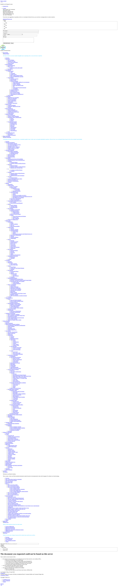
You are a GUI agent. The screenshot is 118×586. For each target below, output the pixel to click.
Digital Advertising (11, 154)
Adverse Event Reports (14, 199)
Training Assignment (14, 286)
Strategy (12, 222)
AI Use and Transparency (13, 62)
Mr (6, 27)
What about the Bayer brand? (11, 480)
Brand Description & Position (18, 391)
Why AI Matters (11, 60)
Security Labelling (11, 458)
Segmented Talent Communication (14, 117)
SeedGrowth (10, 506)
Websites (7, 183)
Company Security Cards (13, 452)
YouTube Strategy (13, 177)
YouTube (9, 176)
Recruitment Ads (13, 124)
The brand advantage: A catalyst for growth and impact (18, 516)
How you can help (9, 481)
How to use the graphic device (14, 492)
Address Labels (11, 453)
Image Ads (12, 125)
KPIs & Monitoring (14, 419)
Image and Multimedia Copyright (16, 76)
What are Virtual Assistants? (15, 300)
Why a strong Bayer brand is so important (13, 479)
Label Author (15, 384)
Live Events (12, 129)
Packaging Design (16, 403)
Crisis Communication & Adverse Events (16, 317)
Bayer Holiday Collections (13, 438)
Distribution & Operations (13, 256)
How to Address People (15, 488)
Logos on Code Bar (16, 348)
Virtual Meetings (13, 130)
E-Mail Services (16, 213)
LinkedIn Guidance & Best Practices (17, 173)
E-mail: (4, 35)
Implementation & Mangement (14, 303)
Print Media (12, 364)
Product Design (16, 412)
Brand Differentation (14, 338)
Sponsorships (10, 101)
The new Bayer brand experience (14, 504)
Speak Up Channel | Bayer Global (14, 319)
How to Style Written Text (15, 490)
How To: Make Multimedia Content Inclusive (19, 491)
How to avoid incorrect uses (13, 494)
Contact (4, 8)
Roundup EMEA (13, 400)
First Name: (5, 30)
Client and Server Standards (15, 289)
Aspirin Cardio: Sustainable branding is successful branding (19, 513)
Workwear (7, 468)
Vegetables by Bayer (12, 517)
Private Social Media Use (13, 179)
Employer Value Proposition (13, 116)
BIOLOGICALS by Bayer (15, 368)
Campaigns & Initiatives (10, 142)
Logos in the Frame (16, 349)
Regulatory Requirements (15, 312)
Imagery (12, 120)
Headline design (13, 122)
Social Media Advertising (13, 151)
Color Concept (15, 344)
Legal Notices (13, 246)
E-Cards (7, 434)
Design (9, 204)
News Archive (8, 519)
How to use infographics (12, 493)
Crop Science (8, 330)
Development (10, 208)
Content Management (14, 306)
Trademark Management (12, 110)
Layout (11, 350)
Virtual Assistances (9, 297)
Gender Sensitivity (16, 83)
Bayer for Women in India (13, 503)
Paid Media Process (14, 153)
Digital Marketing (11, 416)
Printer (14, 387)
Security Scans (15, 217)
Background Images (9, 443)
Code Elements (16, 341)
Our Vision (12, 418)
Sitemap (2, 583)
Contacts (9, 182)
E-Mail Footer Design (12, 446)
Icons (14, 409)
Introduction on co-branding (13, 97)
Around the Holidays (12, 437)
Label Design (15, 361)
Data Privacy (10, 133)
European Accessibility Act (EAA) (19, 195)
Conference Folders (11, 454)
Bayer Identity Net (9, 538)
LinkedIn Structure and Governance (17, 175)
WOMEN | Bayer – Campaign (14, 146)
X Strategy (12, 171)
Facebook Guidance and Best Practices (17, 163)
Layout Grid (15, 351)
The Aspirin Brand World (13, 511)
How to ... (7, 483)
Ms (6, 25)
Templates (12, 269)
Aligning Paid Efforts (14, 152)
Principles (12, 240)
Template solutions (11, 451)
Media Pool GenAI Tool (10, 528)
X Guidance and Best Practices (16, 170)
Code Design (10, 335)
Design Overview (16, 358)
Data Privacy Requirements (13, 181)
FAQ (9, 131)
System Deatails (16, 282)
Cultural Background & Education (19, 87)
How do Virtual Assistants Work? (16, 301)
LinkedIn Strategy (13, 174)
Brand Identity (8, 70)
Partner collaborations (12, 100)
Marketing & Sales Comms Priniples (15, 414)
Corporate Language (14, 78)
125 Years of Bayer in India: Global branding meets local (19, 515)
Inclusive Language (14, 81)
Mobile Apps (7, 220)
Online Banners (13, 127)
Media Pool (5, 521)
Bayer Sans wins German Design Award (16, 498)
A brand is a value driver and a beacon (15, 501)
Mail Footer (7, 444)
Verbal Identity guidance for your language (21, 82)
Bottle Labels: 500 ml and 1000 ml (19, 377)
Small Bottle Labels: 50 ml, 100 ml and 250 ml (22, 376)
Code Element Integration (18, 354)
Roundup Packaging (14, 413)
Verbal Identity (11, 77)
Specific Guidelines (14, 224)
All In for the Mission (12, 500)
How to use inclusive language (14, 487)
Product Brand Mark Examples (19, 397)
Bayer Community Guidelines (13, 314)
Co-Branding (8, 96)
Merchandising (16, 395)
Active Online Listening (12, 318)
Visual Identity (11, 71)
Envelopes (10, 455)
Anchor (14, 340)
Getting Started (11, 185)
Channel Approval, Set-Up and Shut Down (16, 160)
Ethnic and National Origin (18, 85)
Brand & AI (7, 59)
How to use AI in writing (15, 93)
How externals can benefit (10, 540)
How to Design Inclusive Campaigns (17, 489)
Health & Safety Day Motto (13, 148)
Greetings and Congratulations (14, 436)
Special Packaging (16, 381)
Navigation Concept (14, 241)
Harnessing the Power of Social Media (15, 159)
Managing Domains (16, 190)
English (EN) (5, 6)
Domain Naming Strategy (15, 420)
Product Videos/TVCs (12, 329)
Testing (11, 253)
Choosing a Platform (14, 237)
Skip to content (3, 1)
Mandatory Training (14, 294)
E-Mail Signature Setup (12, 445)
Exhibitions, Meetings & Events (14, 106)
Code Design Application (13, 355)
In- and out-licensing (12, 99)
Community (2, 573)
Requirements (10, 310)
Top (1, 584)
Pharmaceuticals (8, 424)
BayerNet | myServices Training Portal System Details (20, 280)
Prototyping (12, 252)
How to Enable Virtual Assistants (16, 307)
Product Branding (6, 321)
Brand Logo (10, 334)
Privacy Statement (6, 580)
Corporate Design (13, 206)
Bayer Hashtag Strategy (15, 92)
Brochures (12, 126)
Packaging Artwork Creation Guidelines (18, 382)
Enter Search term (3, 543)
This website (5, 548)
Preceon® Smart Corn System (14, 510)
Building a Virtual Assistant (15, 304)
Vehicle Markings (8, 469)
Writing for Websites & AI (13, 219)
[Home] (2, 49)
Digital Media (13, 365)
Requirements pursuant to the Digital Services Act (22, 196)
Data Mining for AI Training (18, 197)
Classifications (13, 238)
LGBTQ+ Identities (16, 84)
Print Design (15, 411)
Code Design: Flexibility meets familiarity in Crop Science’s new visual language (23, 505)
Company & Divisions (14, 89)
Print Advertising (11, 155)
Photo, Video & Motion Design (16, 75)
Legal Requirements (14, 192)
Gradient (14, 343)
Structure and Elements (17, 359)
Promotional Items (11, 156)
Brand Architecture (9, 108)
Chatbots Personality (12, 308)
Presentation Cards (11, 457)
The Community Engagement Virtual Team (16, 315)
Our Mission (10, 68)
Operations (12, 258)
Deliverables (12, 291)
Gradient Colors (16, 345)
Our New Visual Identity (12, 332)
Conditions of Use (6, 579)
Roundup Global (13, 390)
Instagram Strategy (14, 165)
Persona (11, 118)
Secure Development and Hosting (19, 216)
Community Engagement (10, 313)
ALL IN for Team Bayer (12, 145)
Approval (12, 228)
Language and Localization (15, 290)
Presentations (12, 356)
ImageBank (10, 415)
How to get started (13, 186)
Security (12, 215)
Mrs (6, 22)
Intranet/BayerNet (13, 207)
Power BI (10, 466)
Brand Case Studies (9, 495)
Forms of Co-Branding (12, 98)
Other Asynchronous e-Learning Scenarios (18, 295)
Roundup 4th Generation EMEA (16, 404)
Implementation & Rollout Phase (16, 279)
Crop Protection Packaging (15, 357)
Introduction (10, 184)
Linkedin (9, 172)
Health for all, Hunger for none (14, 440)
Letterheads (10, 448)
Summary (12, 337)
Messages (12, 119)
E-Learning (7, 260)
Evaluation (12, 276)
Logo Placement (13, 346)
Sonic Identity (10, 95)
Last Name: (5, 31)
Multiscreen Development (15, 254)
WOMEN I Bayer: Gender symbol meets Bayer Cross (18, 507)
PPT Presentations (8, 442)
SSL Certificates (16, 218)
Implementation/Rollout (12, 278)
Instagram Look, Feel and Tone (16, 167)
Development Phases (14, 271)
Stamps (9, 459)
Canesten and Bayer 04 (12, 512)
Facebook (10, 161)
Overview (7, 57)
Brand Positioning (8, 64)
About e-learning (13, 263)
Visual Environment (12, 105)
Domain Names (13, 187)
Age (13, 86)
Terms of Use (15, 193)
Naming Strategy (13, 242)
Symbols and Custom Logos (13, 111)
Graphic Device (13, 74)
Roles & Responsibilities (15, 305)
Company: (5, 33)
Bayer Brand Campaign (12, 143)
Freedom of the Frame (17, 347)
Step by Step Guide (16, 352)
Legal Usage (15, 399)
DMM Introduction (9, 530)
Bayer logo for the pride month (16, 67)
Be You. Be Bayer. (11, 115)
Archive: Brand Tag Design (13, 369)
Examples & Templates (12, 121)
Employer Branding (9, 114)
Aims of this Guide (14, 264)
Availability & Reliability (15, 209)
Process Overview (16, 383)
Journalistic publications (12, 103)
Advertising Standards (9, 150)
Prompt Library (11, 63)
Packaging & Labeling (14, 430)
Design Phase (13, 267)
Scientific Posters (8, 463)
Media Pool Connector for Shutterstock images (14, 529)
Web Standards (16, 275)
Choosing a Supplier (14, 229)
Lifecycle (12, 225)
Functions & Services (14, 210)
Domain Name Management (15, 421)
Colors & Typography (17, 394)
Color (11, 72)
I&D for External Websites (15, 214)
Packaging (10, 327)
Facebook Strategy (14, 162)
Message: (5, 36)
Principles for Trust (11, 61)
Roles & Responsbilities (15, 226)
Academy (5, 470)
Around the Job (11, 435)
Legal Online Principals (10, 132)
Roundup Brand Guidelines (13, 389)
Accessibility (15, 88)
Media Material (8, 464)
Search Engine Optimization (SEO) (15, 200)
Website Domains (16, 188)
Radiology (10, 425)
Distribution (12, 257)
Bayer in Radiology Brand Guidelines (17, 427)
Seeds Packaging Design (15, 362)
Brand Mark (15, 392)
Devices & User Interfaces (15, 429)
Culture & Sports (11, 149)
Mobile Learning (13, 292)
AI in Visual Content (12, 502)
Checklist (12, 236)
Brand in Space (8, 104)
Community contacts (4, 575)
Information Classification (15, 287)
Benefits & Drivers (14, 302)
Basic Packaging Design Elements (19, 375)
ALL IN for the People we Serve (14, 144)
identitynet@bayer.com (7, 19)
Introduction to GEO (12, 496)
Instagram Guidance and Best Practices (17, 166)
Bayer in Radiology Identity (15, 426)
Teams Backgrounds (14, 367)
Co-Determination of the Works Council (18, 293)
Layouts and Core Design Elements (17, 268)
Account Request (6, 531)
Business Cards (11, 449)
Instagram (10, 164)
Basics (9, 298)
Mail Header (7, 460)
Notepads (10, 456)
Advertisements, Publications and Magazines (16, 325)
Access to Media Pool (9, 526)
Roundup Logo (16, 401)
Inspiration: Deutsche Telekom (14, 514)
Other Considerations (12, 284)
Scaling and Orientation (14, 247)
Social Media (12, 128)
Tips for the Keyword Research (16, 203)
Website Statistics (16, 211)
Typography (12, 73)
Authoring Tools (13, 273)
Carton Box (15, 379)
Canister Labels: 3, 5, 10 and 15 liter (20, 378)
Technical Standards (17, 283)
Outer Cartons (15, 380)
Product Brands (11, 113)
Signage (9, 107)
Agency (14, 386)
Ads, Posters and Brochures (15, 371)
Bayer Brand (5, 52)
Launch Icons (13, 244)
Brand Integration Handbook (13, 423)
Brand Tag (12, 370)
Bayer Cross (10, 66)
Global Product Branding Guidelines (12, 324)
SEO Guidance (13, 202)
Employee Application (7, 432)
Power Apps (10, 467)
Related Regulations (12, 135)
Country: (4, 34)
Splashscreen (12, 248)
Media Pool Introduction (10, 527)
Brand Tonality (13, 79)
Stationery (7, 447)
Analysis (12, 272)
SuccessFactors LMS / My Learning (17, 281)
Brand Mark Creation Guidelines (19, 393)
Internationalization (14, 250)
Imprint (14, 194)
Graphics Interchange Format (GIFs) (15, 178)
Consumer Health (8, 422)
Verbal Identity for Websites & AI (16, 94)
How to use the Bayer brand (13, 485)
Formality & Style (13, 90)
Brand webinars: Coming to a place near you (16, 509)
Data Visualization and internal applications (13, 465)
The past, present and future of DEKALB (16, 499)
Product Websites (13, 205)
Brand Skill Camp (8, 482)
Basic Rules (17, 189)
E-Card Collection (11, 441)
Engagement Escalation (12, 316)
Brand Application (6, 136)
